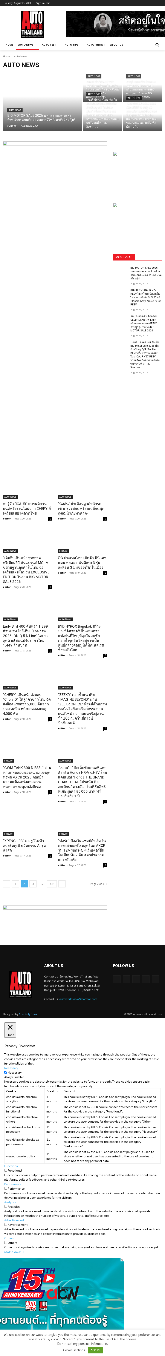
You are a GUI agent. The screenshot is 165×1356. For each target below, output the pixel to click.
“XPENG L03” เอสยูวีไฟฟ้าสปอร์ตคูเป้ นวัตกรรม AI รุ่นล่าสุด (24, 845)
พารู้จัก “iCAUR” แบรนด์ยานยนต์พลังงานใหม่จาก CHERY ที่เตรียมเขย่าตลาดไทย (27, 508)
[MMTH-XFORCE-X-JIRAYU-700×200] (55, 920)
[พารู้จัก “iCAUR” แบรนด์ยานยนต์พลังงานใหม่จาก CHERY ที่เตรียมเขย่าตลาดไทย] (27, 486)
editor (7, 518)
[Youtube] (159, 3)
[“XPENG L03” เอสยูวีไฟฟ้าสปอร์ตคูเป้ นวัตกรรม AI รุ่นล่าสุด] (27, 823)
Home (7, 56)
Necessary (14, 1072)
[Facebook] (135, 3)
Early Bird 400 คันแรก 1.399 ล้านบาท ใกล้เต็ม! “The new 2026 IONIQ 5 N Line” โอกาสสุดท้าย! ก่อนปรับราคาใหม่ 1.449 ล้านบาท (26, 635)
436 (52, 884)
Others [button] (9, 1238)
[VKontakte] (155, 979)
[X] (147, 3)
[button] (157, 45)
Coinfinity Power (29, 1014)
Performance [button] (12, 1184)
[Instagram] (141, 3)
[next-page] (62, 883)
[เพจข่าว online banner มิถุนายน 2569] (137, 223)
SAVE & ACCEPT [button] (14, 1251)
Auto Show (134, 98)
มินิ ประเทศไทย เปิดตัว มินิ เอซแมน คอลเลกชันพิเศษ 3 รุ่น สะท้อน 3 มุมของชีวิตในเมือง (82, 563)
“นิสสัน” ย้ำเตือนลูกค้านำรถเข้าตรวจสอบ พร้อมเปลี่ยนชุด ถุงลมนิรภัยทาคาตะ (81, 508)
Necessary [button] (11, 1068)
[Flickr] (136, 979)
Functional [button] (11, 1166)
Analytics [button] (10, 1202)
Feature (63, 550)
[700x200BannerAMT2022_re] (55, 302)
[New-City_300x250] (137, 172)
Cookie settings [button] (74, 1350)
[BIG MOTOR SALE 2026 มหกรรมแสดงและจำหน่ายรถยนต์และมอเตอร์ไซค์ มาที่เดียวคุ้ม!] (42, 102)
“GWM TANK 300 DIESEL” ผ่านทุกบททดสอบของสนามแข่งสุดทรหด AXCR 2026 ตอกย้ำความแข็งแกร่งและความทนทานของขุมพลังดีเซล (27, 777)
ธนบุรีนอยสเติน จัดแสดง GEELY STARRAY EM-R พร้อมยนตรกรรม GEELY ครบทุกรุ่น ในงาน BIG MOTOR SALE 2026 (143, 323)
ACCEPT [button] (96, 1350)
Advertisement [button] (14, 1220)
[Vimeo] (153, 3)
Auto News (15, 110)
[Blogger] (117, 979)
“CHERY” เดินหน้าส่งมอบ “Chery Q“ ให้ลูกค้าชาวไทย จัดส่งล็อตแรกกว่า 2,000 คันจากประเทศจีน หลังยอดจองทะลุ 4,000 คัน (27, 704)
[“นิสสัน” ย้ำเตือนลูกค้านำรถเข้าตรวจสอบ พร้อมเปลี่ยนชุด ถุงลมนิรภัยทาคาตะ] (82, 486)
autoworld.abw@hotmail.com (78, 999)
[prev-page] (6, 883)
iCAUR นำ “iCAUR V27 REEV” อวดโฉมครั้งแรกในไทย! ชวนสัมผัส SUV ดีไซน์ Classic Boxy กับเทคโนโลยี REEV (145, 297)
